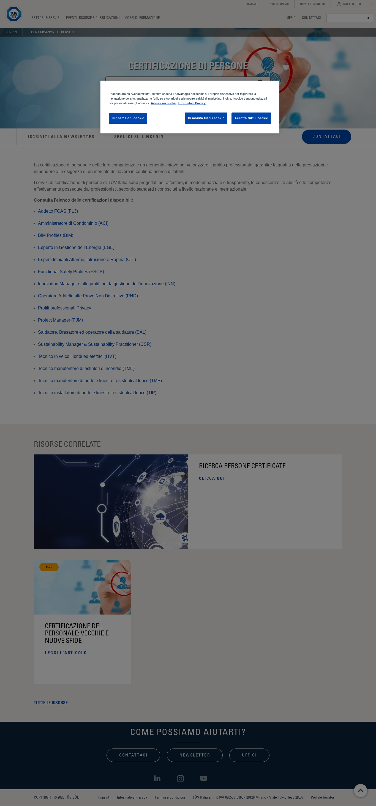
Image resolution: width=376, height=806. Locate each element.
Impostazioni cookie (128, 118)
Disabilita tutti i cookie (206, 118)
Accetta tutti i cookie (251, 118)
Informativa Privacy (192, 103)
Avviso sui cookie (163, 103)
